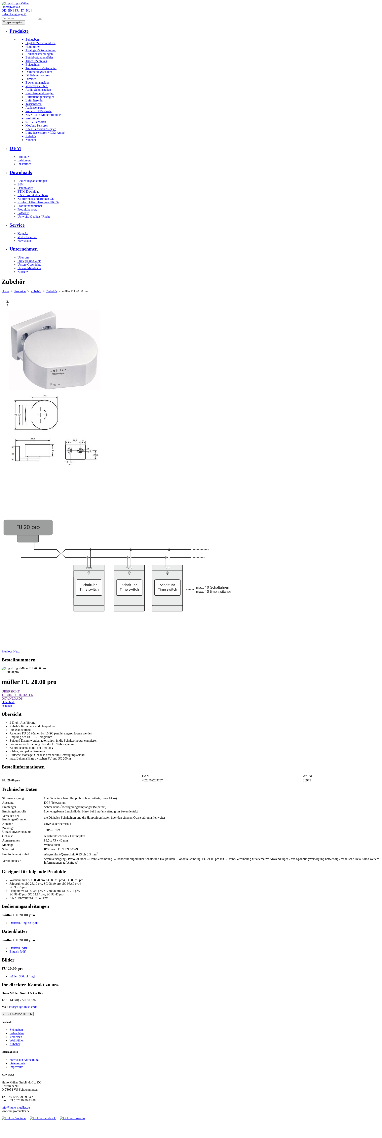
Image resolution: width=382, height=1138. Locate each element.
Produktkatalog (27, 209)
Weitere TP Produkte (38, 111)
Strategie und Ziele (29, 261)
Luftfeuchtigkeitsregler (39, 96)
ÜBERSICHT (11, 691)
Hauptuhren (32, 46)
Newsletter (24, 240)
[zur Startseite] (15, 3)
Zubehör (30, 139)
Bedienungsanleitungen (32, 180)
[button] (7, 651)
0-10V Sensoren (35, 122)
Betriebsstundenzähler (39, 57)
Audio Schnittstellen (38, 89)
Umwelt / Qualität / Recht (34, 216)
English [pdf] (18, 951)
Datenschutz (17, 1063)
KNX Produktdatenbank (33, 195)
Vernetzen (16, 1037)
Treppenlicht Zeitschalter (41, 68)
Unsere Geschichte (29, 264)
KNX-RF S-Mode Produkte (43, 114)
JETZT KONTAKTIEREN (17, 1013)
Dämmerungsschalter (38, 71)
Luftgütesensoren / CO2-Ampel (45, 132)
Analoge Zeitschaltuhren (40, 50)
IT (22, 10)
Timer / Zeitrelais (36, 61)
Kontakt (15, 7)
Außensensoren (35, 107)
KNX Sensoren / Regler (40, 129)
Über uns (23, 257)
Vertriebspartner (27, 237)
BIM (20, 184)
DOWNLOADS (12, 698)
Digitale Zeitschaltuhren (40, 43)
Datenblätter (25, 188)
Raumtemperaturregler (39, 93)
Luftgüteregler (34, 100)
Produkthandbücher (30, 206)
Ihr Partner (24, 164)
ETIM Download (28, 191)
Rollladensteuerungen (39, 54)
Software (23, 213)
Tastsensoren (33, 104)
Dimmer (30, 79)
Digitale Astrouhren (37, 75)
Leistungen (24, 160)
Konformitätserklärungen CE (36, 198)
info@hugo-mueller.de (23, 1006)
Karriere (23, 271)
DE (4, 10)
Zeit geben (16, 1029)
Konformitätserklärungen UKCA (38, 202)
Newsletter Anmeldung (24, 1059)
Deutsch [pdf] (18, 948)
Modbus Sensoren (36, 125)
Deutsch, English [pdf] (24, 922)
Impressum (16, 1067)
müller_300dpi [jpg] (22, 976)
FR (17, 10)
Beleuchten (17, 1033)
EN (10, 10)
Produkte (23, 156)
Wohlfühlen (17, 1040)
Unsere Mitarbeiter (29, 268)
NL (28, 10)
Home (5, 7)
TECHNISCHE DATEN (17, 695)
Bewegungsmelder (37, 82)
